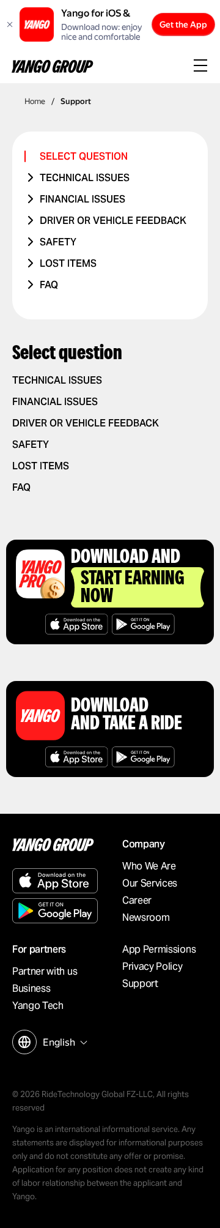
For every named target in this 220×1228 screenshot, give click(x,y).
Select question (84, 156)
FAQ (49, 285)
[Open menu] (200, 66)
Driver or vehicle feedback (113, 220)
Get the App (183, 24)
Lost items (68, 263)
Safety (58, 242)
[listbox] (63, 1042)
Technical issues (85, 178)
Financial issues (82, 199)
